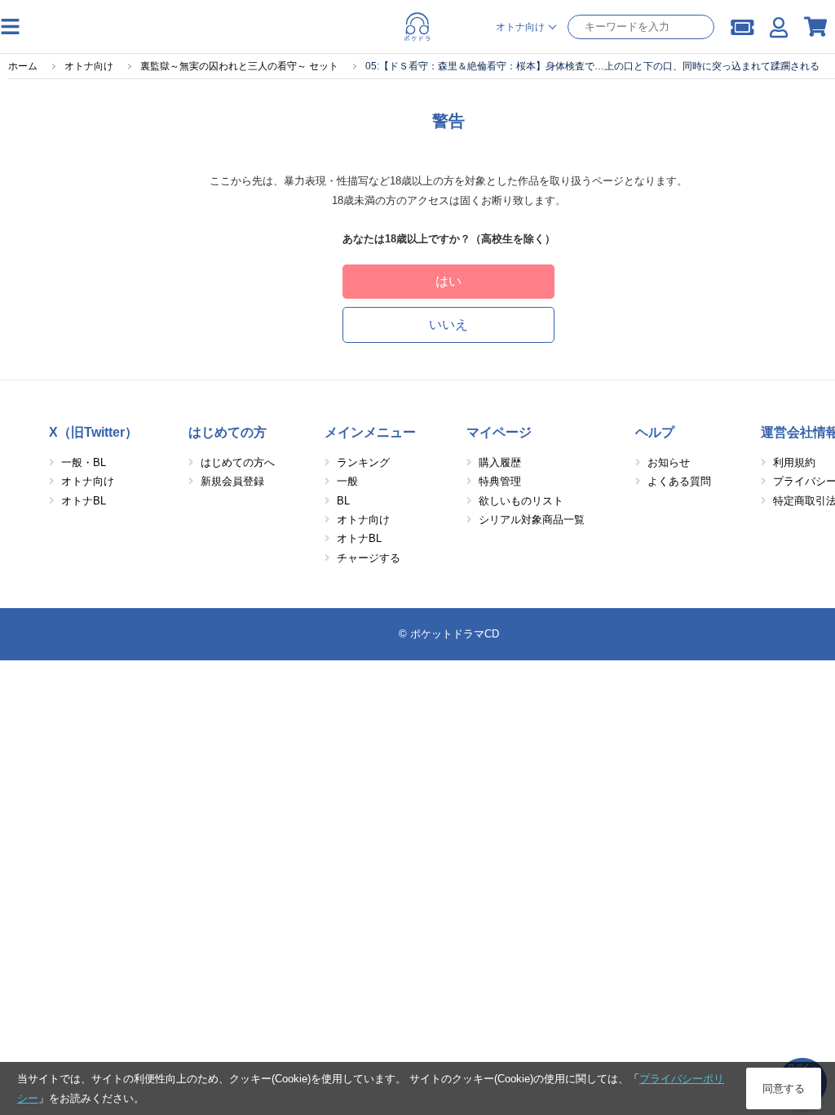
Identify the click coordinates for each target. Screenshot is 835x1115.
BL (343, 501)
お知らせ (668, 462)
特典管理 (500, 481)
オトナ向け (87, 481)
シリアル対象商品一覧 (532, 519)
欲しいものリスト (521, 501)
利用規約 (794, 462)
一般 (347, 481)
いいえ (448, 324)
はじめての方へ (238, 462)
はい (448, 281)
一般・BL (83, 462)
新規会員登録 (232, 481)
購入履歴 (500, 462)
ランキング (363, 462)
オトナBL (83, 501)
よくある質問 (679, 481)
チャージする (368, 558)
